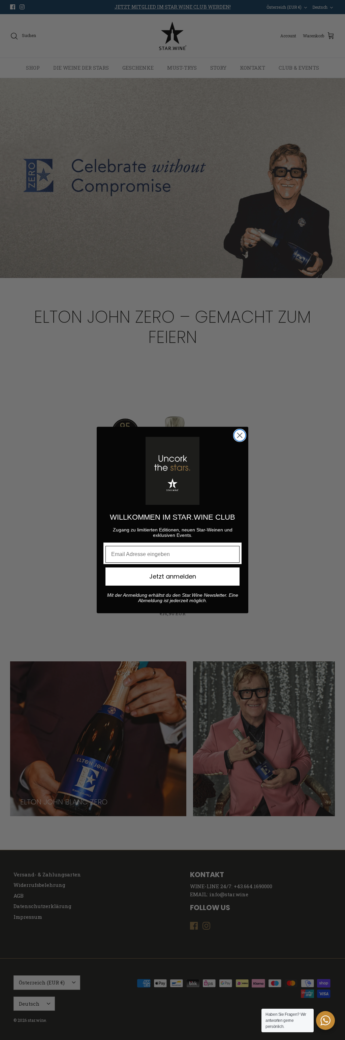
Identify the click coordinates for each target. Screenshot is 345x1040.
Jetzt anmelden (172, 576)
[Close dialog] (240, 435)
